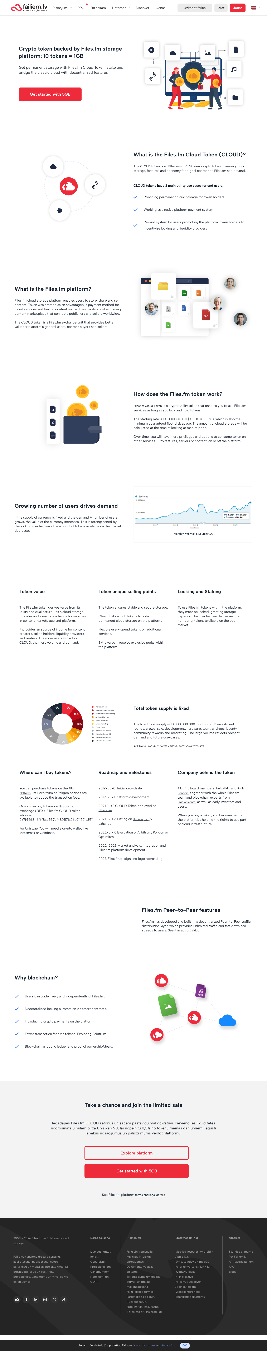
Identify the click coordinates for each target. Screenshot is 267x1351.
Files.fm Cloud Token (148, 406)
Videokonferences (187, 1292)
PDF (201, 1267)
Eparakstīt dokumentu (190, 1297)
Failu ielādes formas (140, 1292)
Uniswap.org (67, 806)
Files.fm (183, 788)
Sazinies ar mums (241, 1251)
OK (185, 1345)
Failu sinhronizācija (139, 1251)
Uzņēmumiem (100, 1272)
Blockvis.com (186, 802)
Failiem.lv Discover (188, 1282)
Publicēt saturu (137, 1302)
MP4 (210, 1267)
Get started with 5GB (50, 94)
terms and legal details (150, 1195)
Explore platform (137, 1153)
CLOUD (145, 166)
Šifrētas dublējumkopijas (143, 1277)
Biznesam (98, 8)
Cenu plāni (97, 1261)
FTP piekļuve (184, 1277)
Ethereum (175, 166)
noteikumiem (145, 1345)
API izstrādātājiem (241, 1261)
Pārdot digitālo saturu (141, 1297)
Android (206, 1251)
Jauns (237, 8)
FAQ (231, 1267)
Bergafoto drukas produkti (144, 1312)
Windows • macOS (196, 1261)
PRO (81, 8)
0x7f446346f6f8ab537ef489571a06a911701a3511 (176, 746)
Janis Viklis (222, 788)
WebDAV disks (185, 1272)
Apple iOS (182, 1256)
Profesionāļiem (100, 1267)
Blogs (232, 1272)
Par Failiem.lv (237, 1256)
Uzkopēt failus (194, 8)
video (195, 930)
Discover (143, 8)
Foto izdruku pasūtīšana (142, 1307)
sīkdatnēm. (168, 1345)
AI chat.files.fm (185, 1287)
